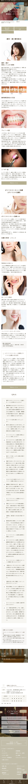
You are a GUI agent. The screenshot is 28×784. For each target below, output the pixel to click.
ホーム (3, 751)
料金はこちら (14, 183)
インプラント (5, 770)
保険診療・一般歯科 (22, 772)
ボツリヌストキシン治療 (19, 28)
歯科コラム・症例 (20, 753)
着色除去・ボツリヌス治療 (20, 769)
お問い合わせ (15, 731)
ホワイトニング (20, 766)
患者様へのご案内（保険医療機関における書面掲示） (14, 742)
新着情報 (18, 751)
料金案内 (19, 774)
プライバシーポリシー (21, 757)
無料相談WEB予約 (15, 727)
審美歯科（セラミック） (6, 773)
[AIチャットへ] (25, 776)
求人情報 (18, 755)
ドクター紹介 (5, 755)
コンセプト (4, 753)
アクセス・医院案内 (7, 757)
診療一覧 (4, 766)
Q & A (7, 32)
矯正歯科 (4, 768)
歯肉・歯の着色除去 (7, 28)
